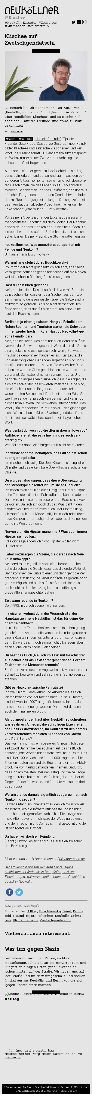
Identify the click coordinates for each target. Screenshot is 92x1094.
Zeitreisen (49, 22)
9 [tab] (72, 1040)
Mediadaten (26, 1090)
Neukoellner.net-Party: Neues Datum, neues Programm (44, 1055)
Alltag (32, 911)
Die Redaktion (45, 1087)
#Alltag (12, 999)
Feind (66, 911)
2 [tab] (27, 1040)
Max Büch (17, 131)
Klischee (46, 915)
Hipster (31, 915)
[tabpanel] (46, 973)
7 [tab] (59, 1040)
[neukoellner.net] (32, 13)
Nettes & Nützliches (74, 1087)
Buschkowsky (50, 911)
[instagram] (84, 23)
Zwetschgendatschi (55, 920)
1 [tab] (20, 1040)
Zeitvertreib (39, 26)
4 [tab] (39, 1040)
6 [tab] (52, 1040)
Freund (18, 915)
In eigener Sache (18, 1087)
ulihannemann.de (72, 859)
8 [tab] (65, 1040)
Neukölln (62, 915)
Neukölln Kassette (22, 22)
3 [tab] (33, 1040)
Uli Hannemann (25, 920)
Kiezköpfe (32, 905)
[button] (9, 892)
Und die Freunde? (48, 139)
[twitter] (73, 23)
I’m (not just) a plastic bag (29, 1050)
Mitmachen (16, 26)
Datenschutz (47, 1090)
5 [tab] (46, 1040)
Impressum (69, 1090)
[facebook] (79, 23)
